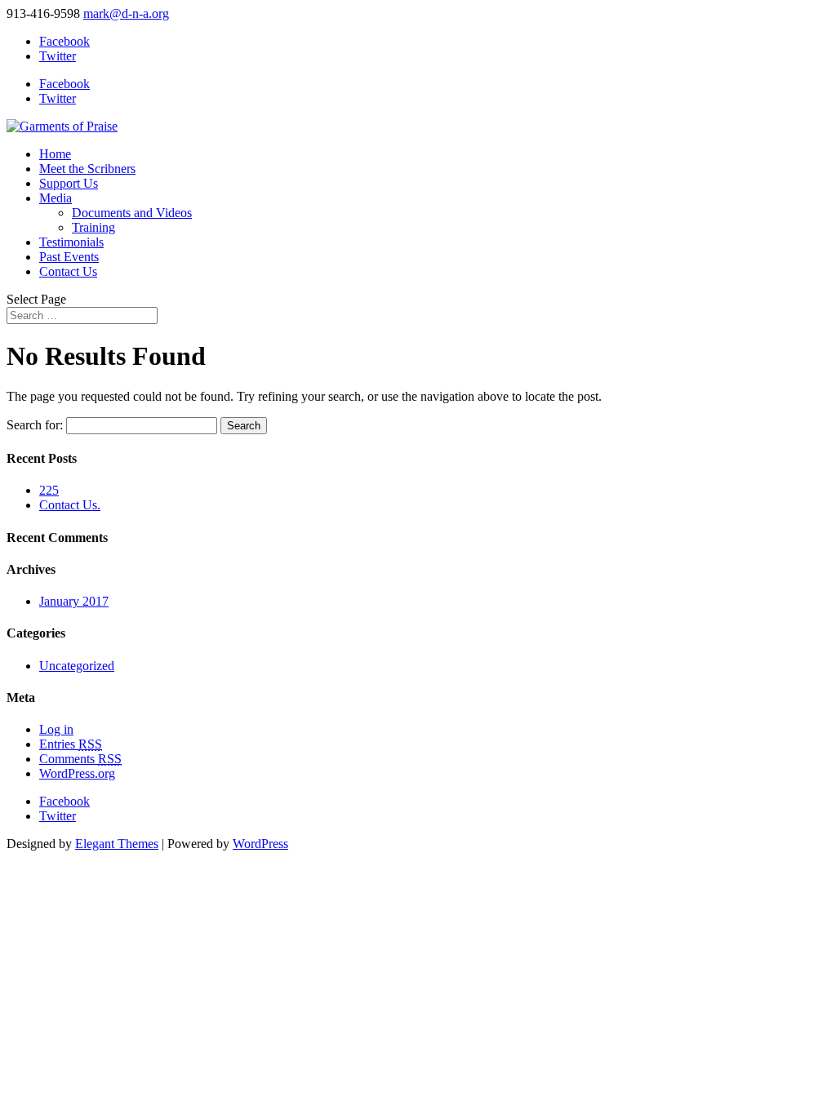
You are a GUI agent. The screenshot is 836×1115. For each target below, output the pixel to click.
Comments (80, 759)
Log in (56, 729)
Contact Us (68, 271)
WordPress (260, 844)
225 (49, 490)
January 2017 (74, 601)
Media (55, 198)
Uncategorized (76, 666)
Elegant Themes (116, 844)
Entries (70, 744)
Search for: (35, 425)
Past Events (69, 257)
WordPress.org (77, 773)
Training (93, 227)
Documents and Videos (132, 213)
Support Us (68, 183)
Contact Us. (69, 505)
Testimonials (71, 242)
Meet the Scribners (87, 168)
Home (55, 154)
